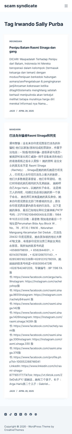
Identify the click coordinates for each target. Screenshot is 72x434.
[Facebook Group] (35, 414)
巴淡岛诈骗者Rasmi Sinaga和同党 (32, 135)
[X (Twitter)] (20, 414)
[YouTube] (15, 414)
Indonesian (15, 41)
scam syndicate (20, 5)
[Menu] (66, 5)
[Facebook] (30, 414)
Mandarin (15, 129)
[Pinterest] (25, 414)
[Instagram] (5, 414)
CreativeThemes (14, 429)
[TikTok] (10, 414)
